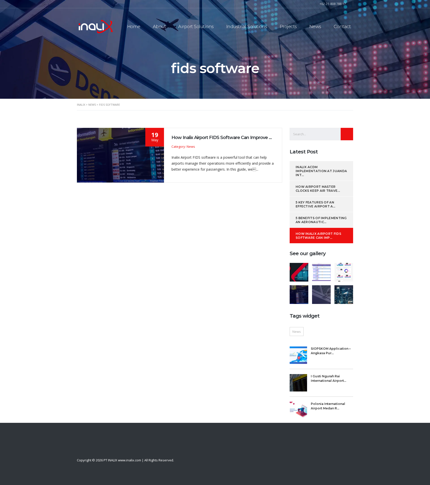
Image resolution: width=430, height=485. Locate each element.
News (315, 26)
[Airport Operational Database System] (343, 293)
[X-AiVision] (299, 270)
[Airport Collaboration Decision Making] (321, 270)
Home (133, 26)
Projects (288, 26)
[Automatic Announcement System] (321, 293)
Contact (342, 26)
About (159, 26)
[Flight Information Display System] (299, 293)
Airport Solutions (196, 26)
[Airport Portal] (343, 270)
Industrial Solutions (246, 26)
